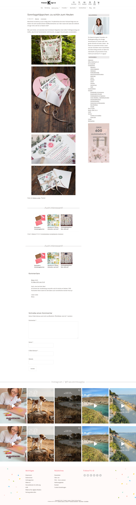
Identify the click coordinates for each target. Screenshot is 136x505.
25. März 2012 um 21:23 (38, 282)
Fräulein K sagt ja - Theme (63, 501)
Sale (94, 8)
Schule (92, 81)
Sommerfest (93, 85)
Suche (79, 3)
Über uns (56, 477)
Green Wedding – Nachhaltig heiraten (99, 97)
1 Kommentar (43, 19)
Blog (90, 8)
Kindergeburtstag (94, 72)
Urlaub (89, 119)
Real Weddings (94, 105)
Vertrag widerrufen (31, 492)
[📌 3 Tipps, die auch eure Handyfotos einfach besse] (68, 406)
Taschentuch (60, 234)
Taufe (91, 87)
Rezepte (92, 79)
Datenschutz (29, 477)
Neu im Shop (91, 108)
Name (31, 342)
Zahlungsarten (30, 480)
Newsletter (84, 4)
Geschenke (73, 8)
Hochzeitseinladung (45, 234)
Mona (32, 280)
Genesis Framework (74, 501)
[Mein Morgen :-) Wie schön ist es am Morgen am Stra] (122, 406)
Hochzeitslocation (94, 101)
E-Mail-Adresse (33, 350)
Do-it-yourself (91, 63)
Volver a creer (36, 198)
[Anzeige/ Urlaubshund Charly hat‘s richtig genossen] (40, 406)
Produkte (64, 8)
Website (31, 359)
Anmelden (86, 501)
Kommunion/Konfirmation (97, 74)
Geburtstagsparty (94, 69)
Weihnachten (91, 121)
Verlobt (92, 106)
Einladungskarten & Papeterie (97, 96)
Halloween (93, 71)
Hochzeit (90, 90)
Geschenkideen (92, 88)
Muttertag (92, 76)
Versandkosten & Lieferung (33, 485)
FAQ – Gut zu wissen (60, 480)
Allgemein (37, 19)
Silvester (92, 83)
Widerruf (28, 482)
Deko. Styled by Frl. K (93, 62)
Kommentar (32, 320)
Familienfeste (82, 8)
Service (90, 114)
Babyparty (92, 67)
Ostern (92, 78)
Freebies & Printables (95, 115)
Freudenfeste (91, 65)
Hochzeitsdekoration (95, 99)
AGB (27, 487)
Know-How (93, 117)
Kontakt (90, 4)
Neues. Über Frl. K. (93, 110)
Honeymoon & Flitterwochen (97, 103)
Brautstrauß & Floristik (96, 94)
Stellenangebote (58, 482)
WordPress (81, 501)
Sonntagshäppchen (54, 234)
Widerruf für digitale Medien (33, 490)
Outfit (89, 112)
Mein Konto (94, 4)
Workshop (47, 8)
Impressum (29, 475)
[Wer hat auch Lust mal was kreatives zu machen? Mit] (13, 406)
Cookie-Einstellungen (60, 487)
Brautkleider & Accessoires (97, 92)
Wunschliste (73, 4)
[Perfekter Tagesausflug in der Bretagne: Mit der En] (95, 406)
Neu (42, 8)
